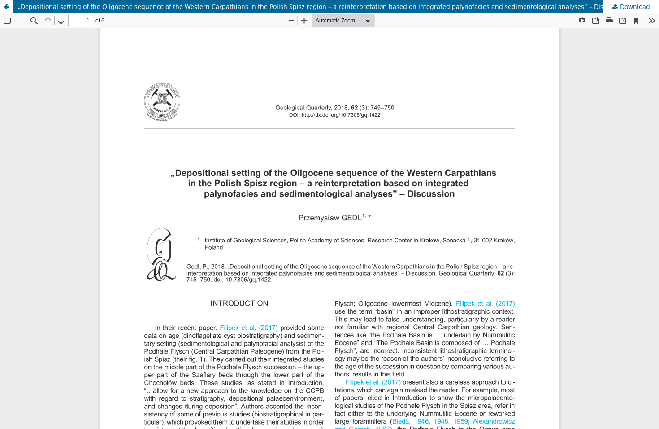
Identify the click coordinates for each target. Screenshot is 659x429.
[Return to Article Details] (6, 6)
